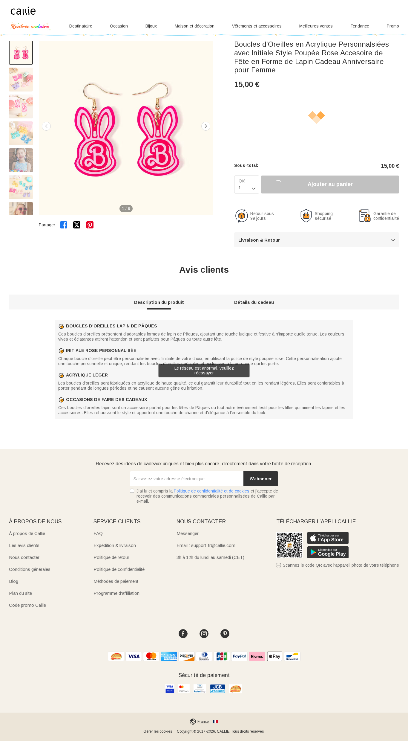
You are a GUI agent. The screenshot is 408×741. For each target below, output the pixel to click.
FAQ (98, 533)
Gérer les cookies (157, 731)
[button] (205, 126)
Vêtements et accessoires (257, 26)
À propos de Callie (27, 533)
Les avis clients (24, 545)
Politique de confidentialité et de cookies (211, 491)
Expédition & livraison (114, 545)
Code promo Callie (27, 605)
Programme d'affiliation (116, 593)
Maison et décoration (194, 26)
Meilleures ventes (316, 26)
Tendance (359, 26)
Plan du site (20, 593)
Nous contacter (24, 557)
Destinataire (80, 26)
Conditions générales (29, 569)
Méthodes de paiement (115, 581)
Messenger (188, 533)
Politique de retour (111, 557)
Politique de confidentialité (119, 569)
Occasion (119, 26)
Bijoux (151, 26)
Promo (393, 26)
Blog (13, 581)
